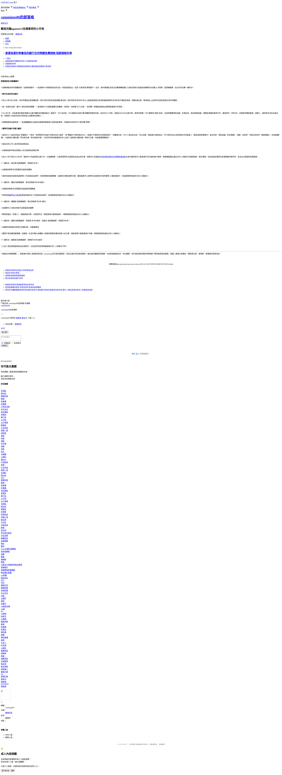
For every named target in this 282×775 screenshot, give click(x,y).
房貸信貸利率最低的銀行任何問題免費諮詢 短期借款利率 (38, 53)
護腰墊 (3, 559)
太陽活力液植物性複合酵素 (11, 565)
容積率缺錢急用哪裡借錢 (15, 276)
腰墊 (2, 557)
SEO (2, 580)
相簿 (7, 38)
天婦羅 (3, 454)
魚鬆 (2, 436)
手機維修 (4, 661)
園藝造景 (4, 538)
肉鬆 (2, 438)
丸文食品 (4, 428)
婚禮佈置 (4, 588)
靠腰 (2, 554)
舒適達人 (4, 669)
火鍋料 (3, 457)
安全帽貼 (4, 412)
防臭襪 (3, 404)
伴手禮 (3, 444)
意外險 (3, 530)
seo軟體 (4, 575)
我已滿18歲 (5, 770)
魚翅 (2, 465)
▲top (3, 328)
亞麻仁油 (4, 517)
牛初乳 (3, 522)
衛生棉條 (4, 667)
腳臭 (2, 399)
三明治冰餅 (5, 407)
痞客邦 (18, 318)
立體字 (3, 598)
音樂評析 (18, 324)
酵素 (2, 528)
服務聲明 (162, 744)
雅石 (2, 544)
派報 (2, 596)
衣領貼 (3, 391)
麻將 (2, 640)
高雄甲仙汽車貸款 (15, 195)
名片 (7, 44)
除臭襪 (3, 401)
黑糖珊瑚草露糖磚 (8, 570)
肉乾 (2, 449)
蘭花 (2, 546)
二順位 (8, 58)
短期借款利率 (10, 64)
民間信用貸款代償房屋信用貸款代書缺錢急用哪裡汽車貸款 (28, 66)
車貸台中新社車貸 (12, 273)
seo (2, 674)
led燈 (3, 609)
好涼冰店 (4, 409)
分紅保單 (4, 536)
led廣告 (3, 614)
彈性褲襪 (4, 637)
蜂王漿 (3, 520)
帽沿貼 (3, 393)
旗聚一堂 (4, 430)
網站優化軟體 (6, 573)
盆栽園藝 (4, 541)
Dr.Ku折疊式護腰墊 (8, 549)
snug (2, 478)
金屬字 (3, 604)
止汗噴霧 (4, 423)
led (2, 611)
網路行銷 (4, 672)
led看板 (3, 619)
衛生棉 (3, 664)
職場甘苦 (18, 34)
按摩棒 (3, 653)
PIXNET (124, 744)
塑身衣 (3, 679)
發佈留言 (4, 346)
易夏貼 (3, 415)
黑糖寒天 (4, 567)
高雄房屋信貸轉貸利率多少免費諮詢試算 (21, 61)
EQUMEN (5, 684)
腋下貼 (3, 417)
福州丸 (3, 460)
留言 (23, 318)
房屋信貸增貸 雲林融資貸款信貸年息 (19, 285)
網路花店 (4, 585)
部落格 (8, 41)
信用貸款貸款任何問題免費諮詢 (113, 157)
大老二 (3, 643)
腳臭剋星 (4, 396)
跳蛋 (2, 656)
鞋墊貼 (3, 425)
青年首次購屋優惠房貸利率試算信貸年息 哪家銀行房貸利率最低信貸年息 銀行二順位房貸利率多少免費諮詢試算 (49, 290)
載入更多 (4, 332)
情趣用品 (4, 651)
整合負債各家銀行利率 (14, 278)
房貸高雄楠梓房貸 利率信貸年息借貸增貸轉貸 (23, 287)
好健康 (3, 512)
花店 (2, 583)
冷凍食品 (4, 462)
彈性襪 (3, 632)
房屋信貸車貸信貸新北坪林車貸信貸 (19, 270)
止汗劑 (3, 420)
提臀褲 (3, 686)
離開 (12, 770)
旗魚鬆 (3, 433)
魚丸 (2, 452)
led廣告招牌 (5, 606)
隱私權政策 (153, 744)
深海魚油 (4, 525)
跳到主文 (4, 23)
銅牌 (2, 601)
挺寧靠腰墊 (5, 551)
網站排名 (4, 578)
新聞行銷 (4, 676)
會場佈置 (4, 590)
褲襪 (2, 635)
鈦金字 (3, 616)
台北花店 (4, 593)
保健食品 (4, 514)
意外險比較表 (6, 533)
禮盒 (2, 441)
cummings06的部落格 (17, 17)
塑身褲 (3, 682)
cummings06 (5, 305)
